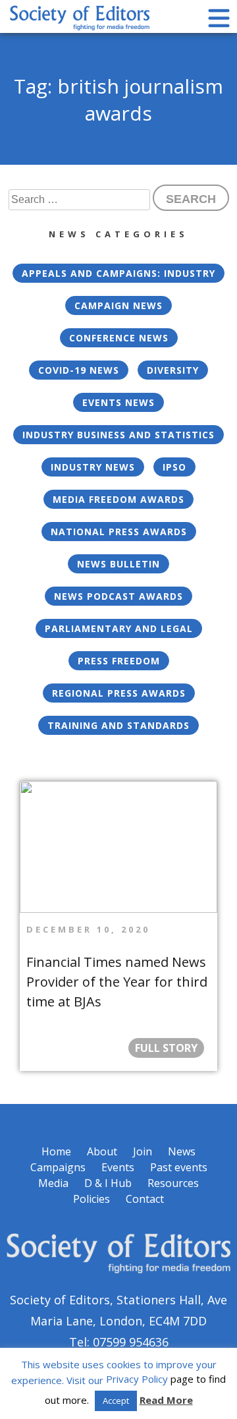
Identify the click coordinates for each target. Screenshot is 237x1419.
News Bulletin (118, 564)
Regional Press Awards (119, 693)
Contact (145, 1199)
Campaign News (118, 305)
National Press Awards (119, 531)
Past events (178, 1167)
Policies (91, 1199)
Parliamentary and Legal (119, 628)
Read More (166, 1399)
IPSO (174, 467)
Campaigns (58, 1167)
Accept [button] (116, 1400)
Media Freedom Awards (118, 499)
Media (53, 1183)
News (182, 1151)
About (102, 1151)
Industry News (93, 467)
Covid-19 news (78, 370)
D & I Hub (108, 1183)
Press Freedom (119, 660)
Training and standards (118, 725)
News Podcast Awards (118, 596)
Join (142, 1151)
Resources (173, 1183)
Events (117, 1167)
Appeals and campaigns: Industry (118, 273)
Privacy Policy (137, 1378)
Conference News (119, 338)
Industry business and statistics (118, 434)
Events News (118, 402)
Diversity (173, 370)
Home (56, 1151)
